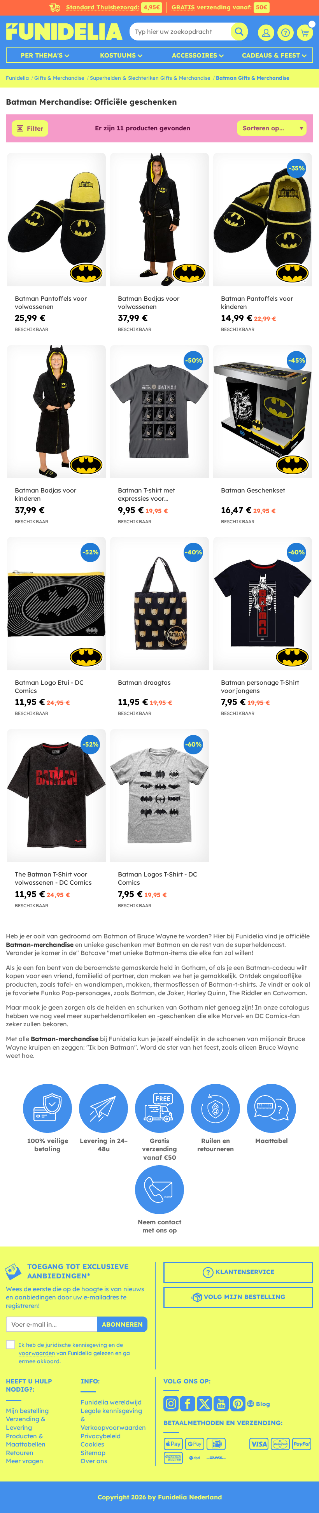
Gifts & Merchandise (59, 78)
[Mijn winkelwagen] (305, 33)
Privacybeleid (101, 1436)
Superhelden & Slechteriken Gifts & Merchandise (150, 78)
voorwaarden (37, 1353)
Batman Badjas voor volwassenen (148, 302)
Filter (35, 128)
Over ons (94, 1461)
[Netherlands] (171, 1404)
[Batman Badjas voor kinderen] (56, 412)
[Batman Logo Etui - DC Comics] (56, 604)
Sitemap (93, 1453)
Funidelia (17, 78)
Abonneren (122, 1324)
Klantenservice (244, 1272)
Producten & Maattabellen (26, 1440)
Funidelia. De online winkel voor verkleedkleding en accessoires (64, 31)
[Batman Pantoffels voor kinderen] (262, 220)
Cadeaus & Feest (271, 55)
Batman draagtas (144, 682)
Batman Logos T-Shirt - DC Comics (157, 878)
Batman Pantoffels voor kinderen (257, 302)
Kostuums (118, 55)
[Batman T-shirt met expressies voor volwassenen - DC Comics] (159, 412)
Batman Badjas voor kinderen (45, 494)
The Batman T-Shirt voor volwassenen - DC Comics (53, 878)
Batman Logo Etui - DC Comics (49, 686)
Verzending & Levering (26, 1423)
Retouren (19, 1453)
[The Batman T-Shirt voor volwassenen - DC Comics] (56, 796)
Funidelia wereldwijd (111, 1402)
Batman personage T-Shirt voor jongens (260, 686)
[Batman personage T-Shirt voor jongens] (262, 604)
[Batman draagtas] (159, 604)
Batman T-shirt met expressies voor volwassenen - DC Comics (156, 494)
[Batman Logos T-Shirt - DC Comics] (159, 796)
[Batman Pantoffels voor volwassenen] (56, 220)
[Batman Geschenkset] (262, 412)
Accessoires (194, 55)
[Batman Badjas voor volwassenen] (159, 220)
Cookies (92, 1444)
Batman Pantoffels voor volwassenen (51, 302)
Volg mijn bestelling (244, 1297)
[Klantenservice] (285, 33)
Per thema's (42, 55)
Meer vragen (24, 1461)
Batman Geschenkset (253, 490)
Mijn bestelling (27, 1411)
